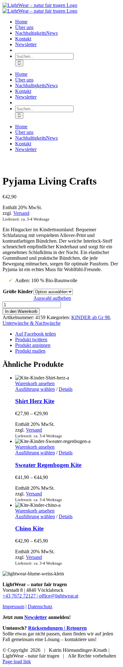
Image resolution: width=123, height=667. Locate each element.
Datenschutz (40, 606)
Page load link (17, 661)
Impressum (13, 606)
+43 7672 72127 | (21, 595)
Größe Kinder (18, 291)
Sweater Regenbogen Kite (48, 465)
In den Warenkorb (21, 311)
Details (66, 389)
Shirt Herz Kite (34, 401)
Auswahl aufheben (52, 298)
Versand (21, 213)
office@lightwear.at (58, 595)
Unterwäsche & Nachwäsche (32, 323)
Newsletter (35, 617)
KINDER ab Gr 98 (90, 317)
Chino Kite (29, 528)
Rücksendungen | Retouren (57, 628)
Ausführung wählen (35, 389)
